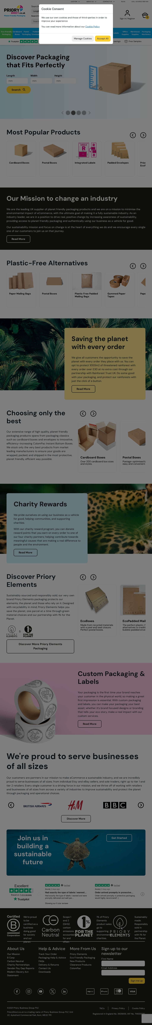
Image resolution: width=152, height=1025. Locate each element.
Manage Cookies (83, 38)
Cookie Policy (92, 26)
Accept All (103, 38)
